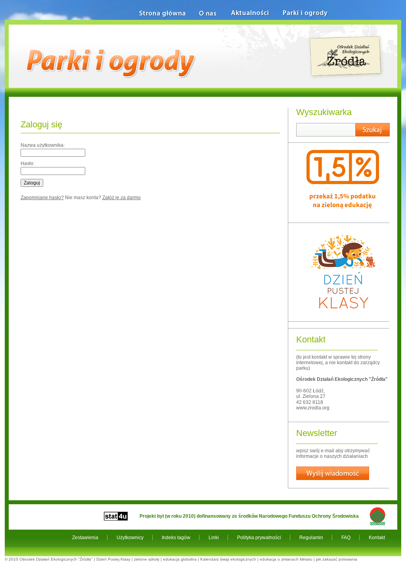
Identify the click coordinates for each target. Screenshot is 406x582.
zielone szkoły (146, 559)
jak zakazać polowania (336, 559)
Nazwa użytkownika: (43, 145)
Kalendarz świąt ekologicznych (228, 559)
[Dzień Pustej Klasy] (343, 315)
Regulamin (311, 537)
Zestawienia (85, 537)
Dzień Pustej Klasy (113, 559)
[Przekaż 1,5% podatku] (342, 216)
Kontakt (377, 537)
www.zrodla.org (312, 408)
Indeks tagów (176, 537)
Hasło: (27, 163)
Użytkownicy (130, 537)
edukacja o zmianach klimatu (286, 559)
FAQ (345, 537)
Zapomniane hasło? (42, 197)
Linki (214, 537)
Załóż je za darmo (121, 197)
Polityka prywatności (259, 537)
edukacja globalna (180, 559)
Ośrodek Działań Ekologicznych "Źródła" (56, 559)
